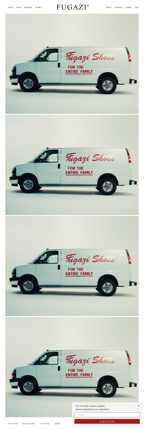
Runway (28, 7)
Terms (128, 7)
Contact (118, 7)
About (109, 7)
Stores (38, 7)
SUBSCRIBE (107, 421)
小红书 (57, 423)
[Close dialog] (138, 406)
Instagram (28, 423)
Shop (18, 7)
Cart (136, 7)
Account (13, 423)
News (11, 7)
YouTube (45, 423)
